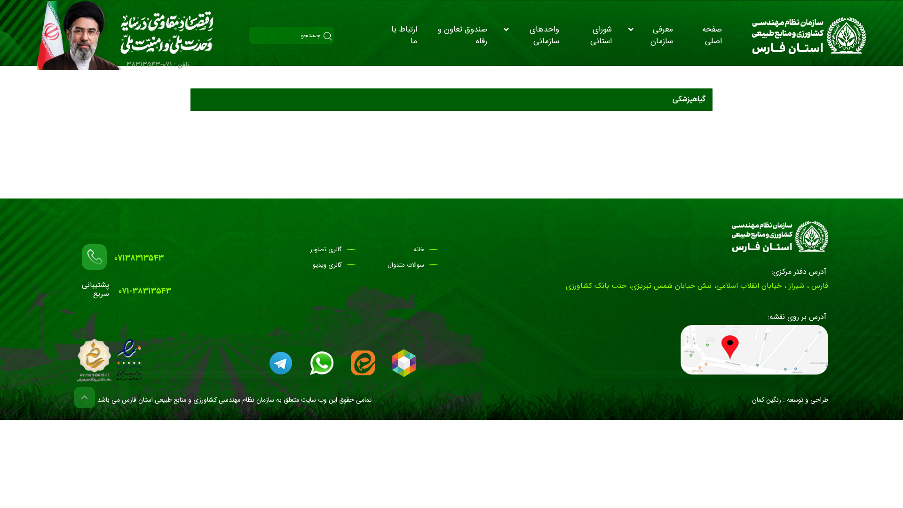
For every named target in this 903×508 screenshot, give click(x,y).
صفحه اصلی (712, 35)
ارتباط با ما (404, 35)
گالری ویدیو (327, 265)
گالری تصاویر (326, 249)
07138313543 (139, 258)
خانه (419, 249)
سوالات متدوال (406, 265)
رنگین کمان (766, 400)
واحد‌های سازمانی (544, 35)
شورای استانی (601, 35)
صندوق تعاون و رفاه (462, 35)
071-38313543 (145, 291)
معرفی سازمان (661, 35)
